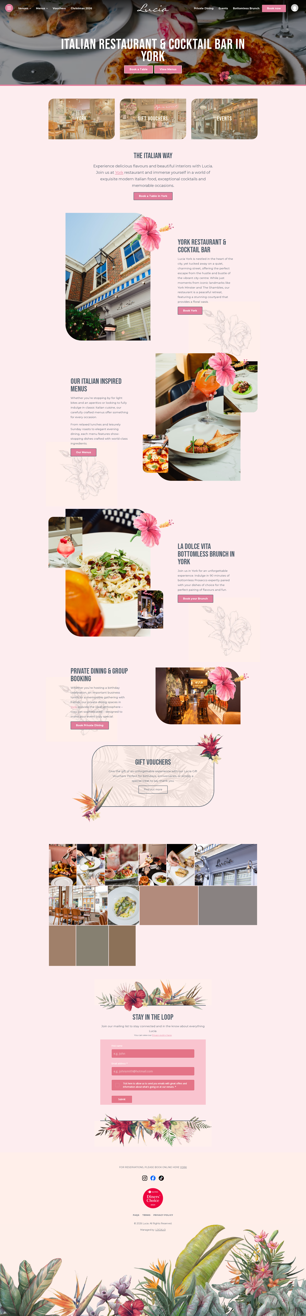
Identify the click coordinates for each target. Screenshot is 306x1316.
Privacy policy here (162, 1035)
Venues (23, 8)
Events (223, 8)
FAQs (136, 1215)
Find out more (153, 789)
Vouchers (59, 8)
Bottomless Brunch (246, 8)
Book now (274, 8)
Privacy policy (163, 1215)
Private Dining (204, 8)
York (119, 172)
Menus (40, 8)
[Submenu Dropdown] (30, 8)
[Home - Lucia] (153, 8)
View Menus (168, 69)
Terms (146, 1215)
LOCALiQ (160, 1229)
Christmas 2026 (81, 8)
